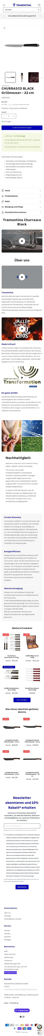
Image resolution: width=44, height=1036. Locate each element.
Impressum (8, 960)
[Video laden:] (22, 241)
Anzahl (4, 112)
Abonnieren (22, 887)
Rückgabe (7, 940)
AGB (5, 951)
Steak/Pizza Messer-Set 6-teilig (32, 689)
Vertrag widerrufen (10, 972)
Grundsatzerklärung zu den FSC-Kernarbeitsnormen (15, 968)
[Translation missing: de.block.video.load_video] (22, 277)
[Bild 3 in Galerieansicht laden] (33, 77)
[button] (4, 5)
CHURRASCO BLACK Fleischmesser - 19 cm (11, 773)
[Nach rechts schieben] (41, 78)
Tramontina (24, 1032)
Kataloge (7, 916)
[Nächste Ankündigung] (40, 16)
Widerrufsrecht (10, 954)
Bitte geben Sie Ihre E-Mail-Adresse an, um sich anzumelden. (20, 830)
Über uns (7, 913)
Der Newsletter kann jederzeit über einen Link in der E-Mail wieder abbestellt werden (21, 880)
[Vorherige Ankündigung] (4, 16)
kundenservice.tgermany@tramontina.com (20, 989)
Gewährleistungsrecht (12, 963)
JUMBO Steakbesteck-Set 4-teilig (11, 689)
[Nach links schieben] (2, 78)
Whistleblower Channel (12, 919)
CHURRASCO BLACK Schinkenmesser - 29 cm (32, 774)
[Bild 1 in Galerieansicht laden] (10, 77)
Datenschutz (8, 957)
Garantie (7, 936)
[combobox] (22, 9)
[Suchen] (38, 9)
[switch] (39, 1033)
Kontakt (7, 930)
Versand (10, 104)
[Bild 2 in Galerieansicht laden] (22, 77)
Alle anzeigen (22, 700)
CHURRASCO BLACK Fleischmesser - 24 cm (11, 741)
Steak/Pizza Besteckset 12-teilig (12, 656)
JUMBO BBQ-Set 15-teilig (32, 656)
